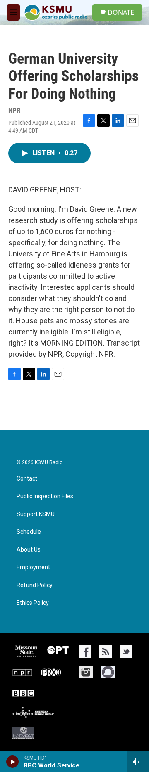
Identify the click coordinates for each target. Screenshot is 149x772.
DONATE (121, 12)
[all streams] (138, 761)
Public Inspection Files (45, 496)
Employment (33, 567)
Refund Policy (35, 585)
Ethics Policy (33, 603)
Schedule (29, 532)
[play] (12, 762)
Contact (27, 479)
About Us (29, 550)
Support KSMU (36, 514)
